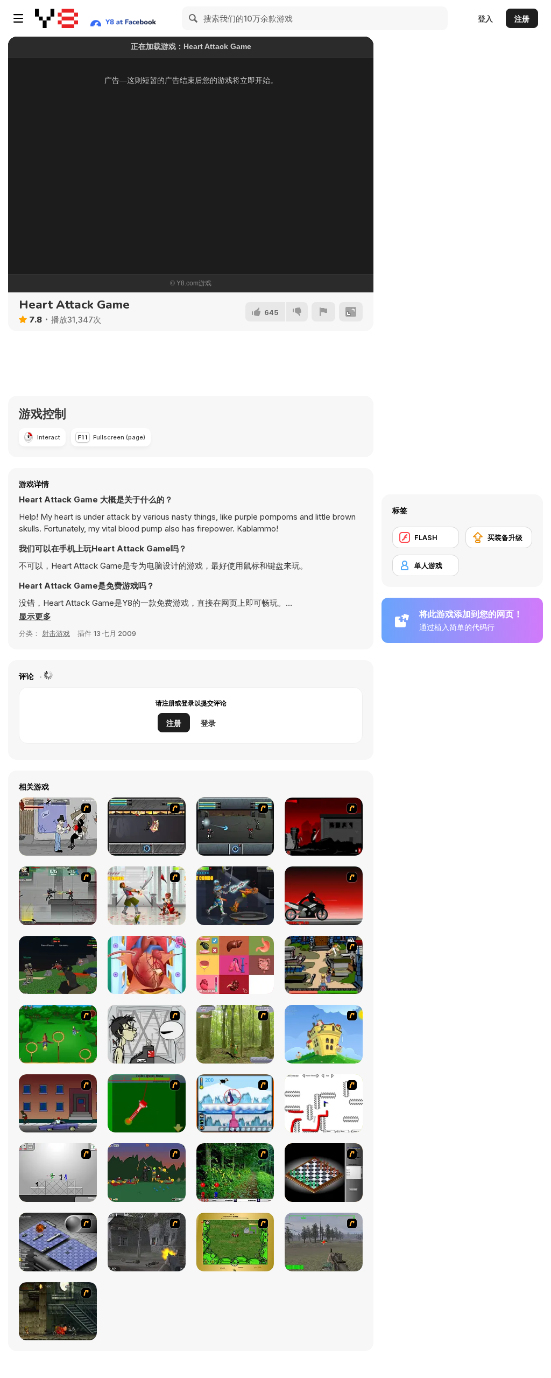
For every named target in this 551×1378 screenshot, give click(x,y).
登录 (208, 723)
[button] (35, 616)
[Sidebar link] (18, 18)
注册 (521, 18)
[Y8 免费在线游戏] (56, 18)
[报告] (323, 311)
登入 (485, 18)
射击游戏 (56, 633)
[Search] (194, 18)
